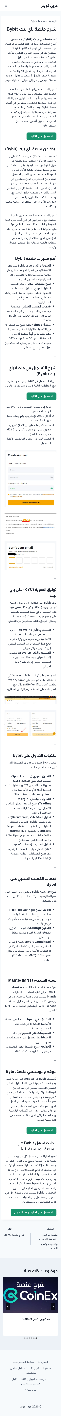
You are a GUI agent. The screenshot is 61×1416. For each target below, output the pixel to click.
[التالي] (8, 1306)
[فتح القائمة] (6, 5)
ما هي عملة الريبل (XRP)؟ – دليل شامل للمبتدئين (30, 1381)
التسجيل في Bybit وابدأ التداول (33, 1212)
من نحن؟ (30, 1390)
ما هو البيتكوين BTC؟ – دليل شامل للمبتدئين (30, 1370)
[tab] (36, 1338)
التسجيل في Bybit (41, 136)
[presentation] (30, 1295)
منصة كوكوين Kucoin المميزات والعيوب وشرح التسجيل (47, 1239)
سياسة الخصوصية (23, 1362)
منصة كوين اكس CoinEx (38, 1318)
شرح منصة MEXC (14, 1232)
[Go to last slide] (53, 1306)
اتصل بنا (43, 1362)
